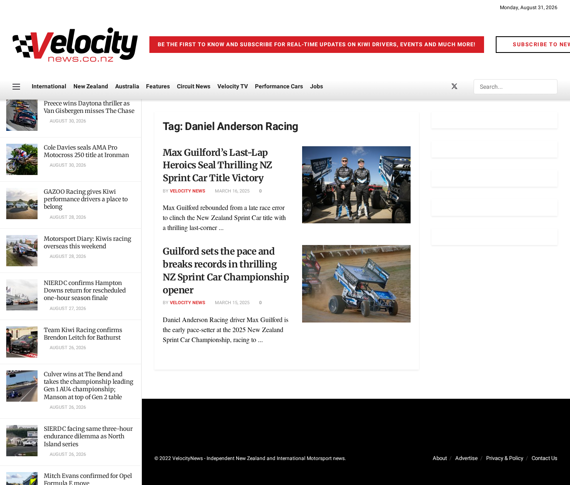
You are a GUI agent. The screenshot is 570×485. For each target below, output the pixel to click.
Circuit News (193, 86)
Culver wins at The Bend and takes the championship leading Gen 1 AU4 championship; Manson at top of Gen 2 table (88, 385)
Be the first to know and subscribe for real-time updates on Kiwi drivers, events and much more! (317, 44)
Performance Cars (279, 86)
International (49, 86)
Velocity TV (232, 86)
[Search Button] (550, 86)
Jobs (316, 86)
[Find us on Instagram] (468, 87)
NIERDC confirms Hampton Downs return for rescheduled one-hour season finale (85, 290)
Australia (127, 86)
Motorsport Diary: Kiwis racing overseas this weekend (87, 242)
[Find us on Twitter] (454, 87)
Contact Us (544, 458)
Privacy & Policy (504, 458)
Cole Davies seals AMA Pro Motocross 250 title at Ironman (86, 151)
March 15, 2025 (232, 302)
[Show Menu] (16, 87)
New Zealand (90, 86)
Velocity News (187, 191)
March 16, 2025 (232, 191)
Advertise (466, 458)
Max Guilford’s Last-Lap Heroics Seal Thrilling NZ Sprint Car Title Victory (217, 165)
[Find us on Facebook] (440, 87)
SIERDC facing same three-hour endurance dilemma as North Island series (88, 436)
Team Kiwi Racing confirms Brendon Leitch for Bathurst (83, 333)
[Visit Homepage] (75, 45)
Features (158, 86)
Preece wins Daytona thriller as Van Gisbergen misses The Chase (89, 107)
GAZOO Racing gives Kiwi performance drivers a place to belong (86, 199)
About (440, 458)
